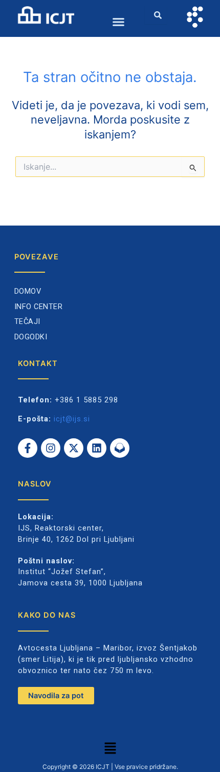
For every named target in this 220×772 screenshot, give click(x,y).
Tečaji (27, 321)
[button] (118, 22)
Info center (38, 306)
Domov (27, 291)
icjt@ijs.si (72, 418)
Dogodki (31, 336)
